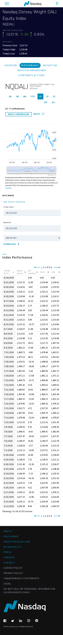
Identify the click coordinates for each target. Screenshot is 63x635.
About (8, 531)
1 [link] (41, 267)
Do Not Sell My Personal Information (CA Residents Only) (29, 590)
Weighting (50, 65)
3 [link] (45, 267)
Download (10, 244)
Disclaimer (11, 536)
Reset (37, 114)
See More (8, 188)
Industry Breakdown (31, 70)
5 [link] (49, 267)
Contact (9, 562)
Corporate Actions (31, 75)
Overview (10, 65)
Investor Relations (17, 541)
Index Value (20, 272)
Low (53, 272)
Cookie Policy (13, 568)
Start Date (9, 207)
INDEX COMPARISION (18, 114)
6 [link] (51, 267)
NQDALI (8, 24)
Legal (7, 583)
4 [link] (47, 267)
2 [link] (43, 267)
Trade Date (7, 272)
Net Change (32, 272)
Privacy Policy (13, 573)
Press (7, 552)
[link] (36, 267)
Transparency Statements (21, 578)
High (42, 272)
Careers (9, 557)
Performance (30, 65)
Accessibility (13, 547)
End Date (7, 222)
